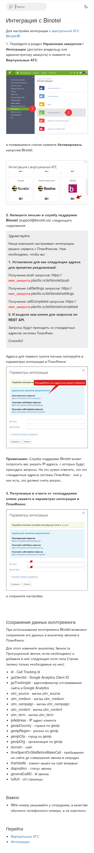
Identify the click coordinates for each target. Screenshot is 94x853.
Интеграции (20, 841)
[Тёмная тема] (86, 7)
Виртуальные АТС (25, 836)
